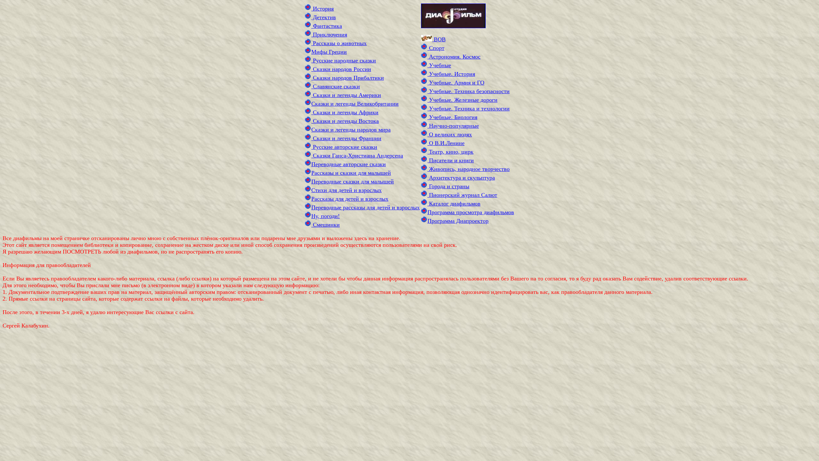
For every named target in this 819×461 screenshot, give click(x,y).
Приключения (329, 34)
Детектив (323, 17)
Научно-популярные (453, 126)
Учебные (439, 65)
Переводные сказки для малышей (352, 181)
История (322, 8)
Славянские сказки (335, 86)
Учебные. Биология (452, 117)
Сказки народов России (341, 69)
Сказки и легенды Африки (344, 112)
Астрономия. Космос (454, 56)
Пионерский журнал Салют (462, 195)
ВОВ (439, 39)
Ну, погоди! (325, 216)
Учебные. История (451, 74)
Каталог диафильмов (454, 203)
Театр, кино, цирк (450, 152)
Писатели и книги (450, 160)
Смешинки (325, 225)
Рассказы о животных (339, 43)
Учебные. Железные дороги (462, 100)
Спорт (435, 48)
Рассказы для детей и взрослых (349, 199)
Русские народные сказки (343, 60)
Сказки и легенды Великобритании (355, 104)
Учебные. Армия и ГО (455, 82)
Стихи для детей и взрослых (346, 190)
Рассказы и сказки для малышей (351, 173)
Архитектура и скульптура (461, 177)
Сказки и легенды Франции (346, 138)
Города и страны (448, 186)
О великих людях (449, 134)
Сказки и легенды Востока (345, 121)
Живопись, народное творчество (468, 169)
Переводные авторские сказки (348, 164)
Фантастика (326, 26)
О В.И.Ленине (446, 143)
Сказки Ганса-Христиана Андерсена (357, 155)
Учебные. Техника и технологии (468, 108)
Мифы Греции (329, 52)
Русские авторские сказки (344, 147)
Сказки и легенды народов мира (351, 129)
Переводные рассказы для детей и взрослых (365, 207)
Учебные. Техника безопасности (468, 91)
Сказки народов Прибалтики (347, 78)
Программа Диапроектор (458, 221)
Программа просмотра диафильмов (470, 212)
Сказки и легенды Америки (346, 95)
